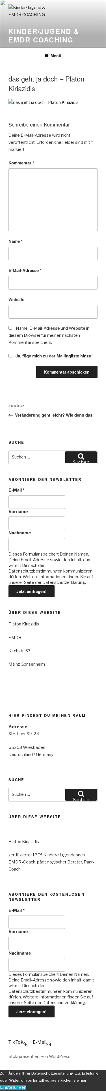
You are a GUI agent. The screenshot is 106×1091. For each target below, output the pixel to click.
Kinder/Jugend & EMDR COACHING (43, 35)
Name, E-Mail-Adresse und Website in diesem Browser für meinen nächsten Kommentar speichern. (48, 335)
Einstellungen (13, 1087)
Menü (56, 55)
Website (16, 299)
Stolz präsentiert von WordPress (39, 1056)
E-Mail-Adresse (25, 270)
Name (15, 241)
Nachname (19, 532)
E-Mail (16, 490)
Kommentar (21, 163)
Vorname (18, 511)
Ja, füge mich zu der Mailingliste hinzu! (53, 356)
